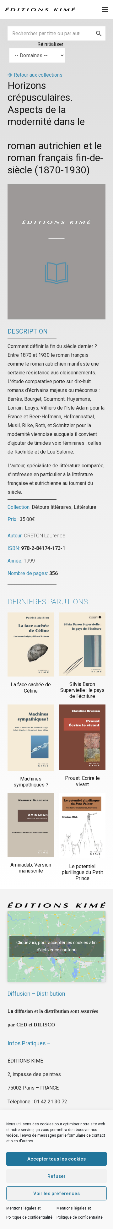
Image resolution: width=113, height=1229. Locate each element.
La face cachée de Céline (31, 687)
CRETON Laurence (44, 536)
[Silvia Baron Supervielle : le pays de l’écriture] (82, 644)
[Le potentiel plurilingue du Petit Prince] (82, 825)
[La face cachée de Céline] (31, 644)
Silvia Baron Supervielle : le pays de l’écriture (82, 690)
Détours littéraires (52, 507)
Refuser (56, 1176)
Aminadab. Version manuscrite (30, 868)
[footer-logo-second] (40, 9)
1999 (29, 561)
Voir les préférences (56, 1193)
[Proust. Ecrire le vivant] (82, 737)
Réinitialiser (50, 44)
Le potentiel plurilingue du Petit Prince (82, 872)
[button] (105, 9)
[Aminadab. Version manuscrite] (31, 825)
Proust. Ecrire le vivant (82, 781)
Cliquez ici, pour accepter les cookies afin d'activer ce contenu (56, 946)
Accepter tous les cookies (56, 1159)
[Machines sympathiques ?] (31, 737)
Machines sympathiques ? (30, 782)
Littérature (85, 507)
